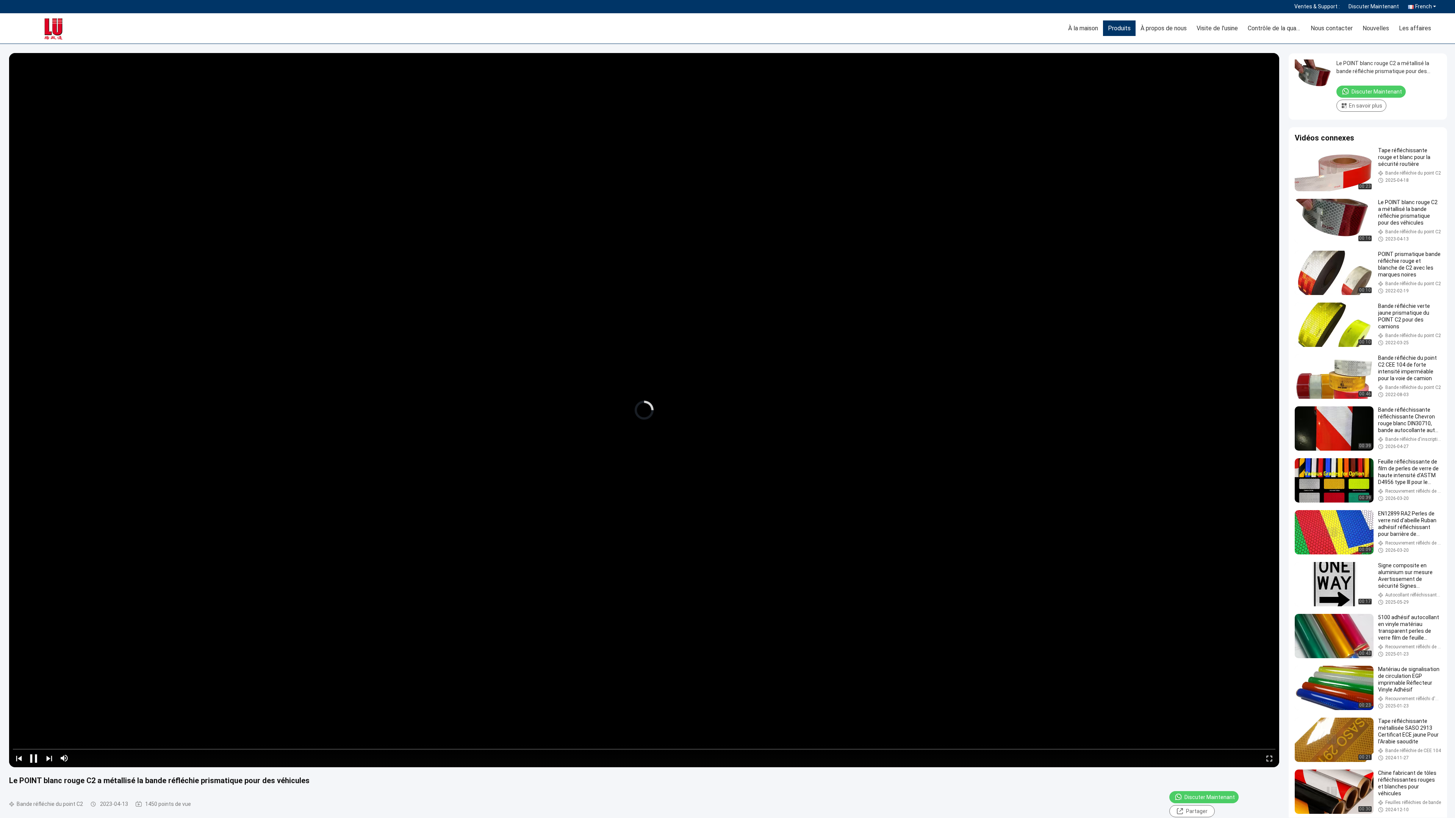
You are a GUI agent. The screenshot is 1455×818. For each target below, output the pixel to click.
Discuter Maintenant (1374, 6)
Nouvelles (1376, 28)
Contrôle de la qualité (1276, 28)
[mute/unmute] (64, 758)
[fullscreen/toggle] (1269, 758)
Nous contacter (1332, 28)
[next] (49, 758)
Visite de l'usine (1217, 28)
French (1423, 6)
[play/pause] (34, 758)
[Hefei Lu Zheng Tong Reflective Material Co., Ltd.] (62, 28)
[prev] (19, 758)
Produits (1119, 28)
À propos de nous (1164, 28)
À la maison (1083, 28)
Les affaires (1415, 28)
